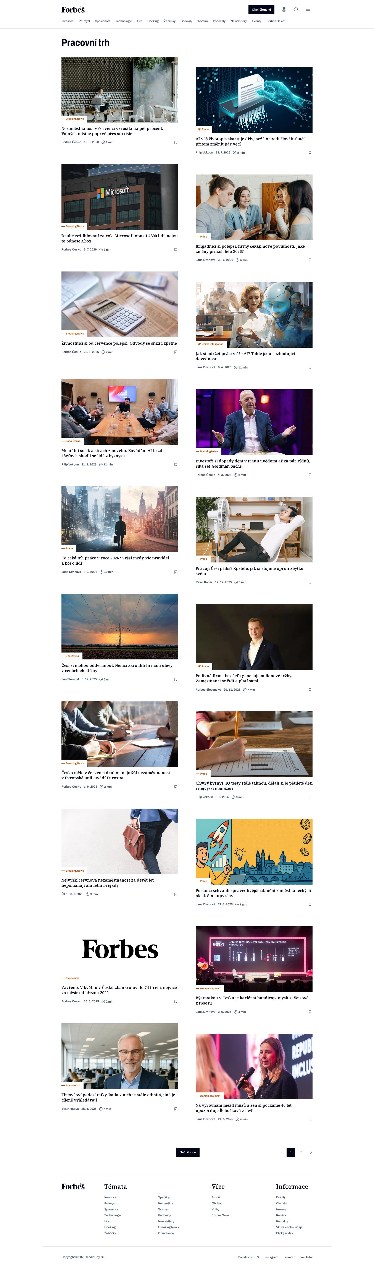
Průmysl (84, 21)
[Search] (296, 9)
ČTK (64, 894)
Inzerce (281, 1209)
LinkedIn (289, 1257)
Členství (281, 1203)
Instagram (271, 1257)
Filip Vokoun (204, 152)
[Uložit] (176, 142)
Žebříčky (170, 21)
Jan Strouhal (70, 679)
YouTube (306, 1257)
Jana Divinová (205, 260)
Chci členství (261, 9)
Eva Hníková (70, 1108)
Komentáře (165, 1203)
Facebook (245, 1257)
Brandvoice (166, 1233)
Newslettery (239, 21)
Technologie (123, 21)
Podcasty (219, 21)
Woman (202, 21)
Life (139, 21)
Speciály (186, 21)
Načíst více (188, 1152)
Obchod (217, 1203)
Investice (67, 21)
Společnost (102, 21)
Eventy (256, 21)
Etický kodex (284, 1233)
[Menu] (308, 9)
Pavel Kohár (204, 582)
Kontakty (282, 1221)
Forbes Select (275, 21)
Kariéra (281, 1215)
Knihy (215, 1209)
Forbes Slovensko (208, 689)
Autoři (216, 1197)
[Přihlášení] (284, 9)
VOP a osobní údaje (289, 1227)
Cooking (153, 21)
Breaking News (168, 1227)
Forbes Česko (71, 142)
